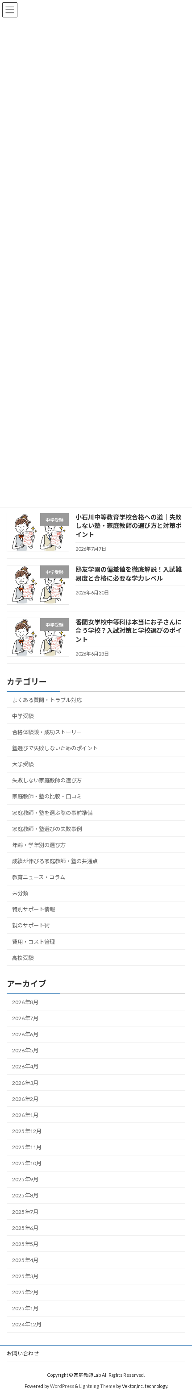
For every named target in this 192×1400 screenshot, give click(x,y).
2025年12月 (27, 1131)
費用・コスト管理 (33, 942)
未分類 (20, 893)
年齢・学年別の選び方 (39, 845)
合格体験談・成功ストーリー (47, 732)
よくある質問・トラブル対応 (47, 700)
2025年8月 (25, 1195)
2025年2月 (25, 1292)
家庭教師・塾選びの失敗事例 (47, 829)
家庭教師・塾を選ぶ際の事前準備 (52, 813)
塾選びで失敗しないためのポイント (55, 748)
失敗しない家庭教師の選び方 (47, 780)
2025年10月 (27, 1163)
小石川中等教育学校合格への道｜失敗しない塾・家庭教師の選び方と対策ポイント (128, 525)
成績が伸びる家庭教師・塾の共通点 (55, 861)
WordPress (62, 1386)
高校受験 (22, 958)
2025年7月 (25, 1212)
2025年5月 (25, 1244)
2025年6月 (25, 1228)
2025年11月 (27, 1147)
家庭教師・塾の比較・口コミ (47, 796)
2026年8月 (25, 1002)
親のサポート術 (31, 925)
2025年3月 (25, 1276)
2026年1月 (25, 1115)
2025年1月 (25, 1308)
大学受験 (22, 764)
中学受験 (22, 716)
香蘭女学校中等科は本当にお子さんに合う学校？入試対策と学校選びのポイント (128, 630)
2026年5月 (25, 1050)
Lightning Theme (97, 1386)
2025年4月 (25, 1260)
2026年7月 (25, 1018)
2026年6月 (25, 1034)
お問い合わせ (23, 1353)
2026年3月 (25, 1083)
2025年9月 (25, 1179)
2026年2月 (25, 1099)
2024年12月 (27, 1324)
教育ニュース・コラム (38, 877)
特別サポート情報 (33, 909)
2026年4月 (25, 1067)
